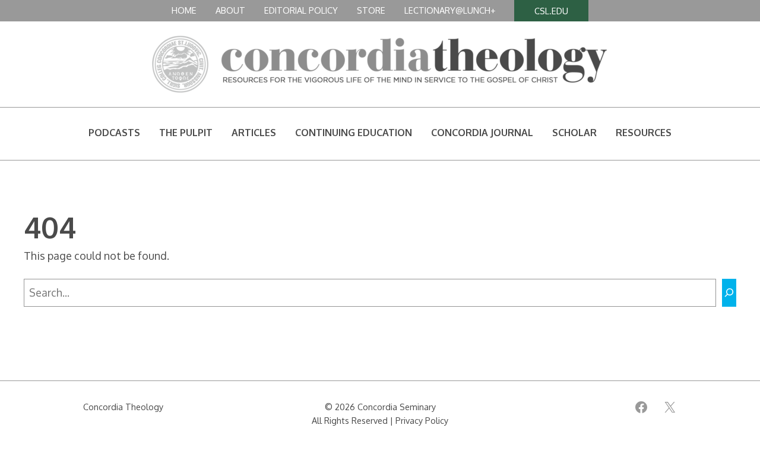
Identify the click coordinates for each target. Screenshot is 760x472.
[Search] (729, 293)
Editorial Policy (301, 10)
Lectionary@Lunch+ (449, 10)
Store (371, 10)
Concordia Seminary (396, 406)
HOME (184, 10)
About (230, 10)
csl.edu (551, 10)
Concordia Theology (123, 406)
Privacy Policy (421, 420)
